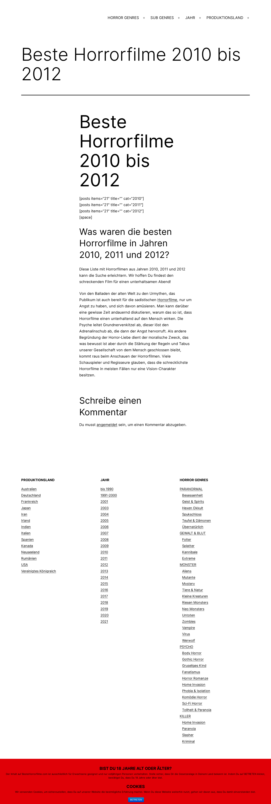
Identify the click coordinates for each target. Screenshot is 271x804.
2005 (104, 520)
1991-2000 (108, 495)
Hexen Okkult (192, 508)
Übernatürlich (192, 527)
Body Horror (191, 653)
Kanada (27, 546)
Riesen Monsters (195, 602)
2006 (104, 527)
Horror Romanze (195, 678)
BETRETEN (136, 799)
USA (24, 565)
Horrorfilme (167, 300)
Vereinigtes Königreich (38, 571)
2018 (104, 602)
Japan (26, 508)
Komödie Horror (194, 697)
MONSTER (188, 565)
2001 (104, 501)
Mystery (188, 584)
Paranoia (189, 729)
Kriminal (188, 741)
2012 (104, 565)
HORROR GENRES (123, 17)
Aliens (186, 571)
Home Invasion (193, 684)
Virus (186, 634)
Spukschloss (191, 514)
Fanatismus (191, 672)
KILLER (185, 716)
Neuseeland (30, 552)
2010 (104, 552)
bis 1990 (106, 489)
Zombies (188, 621)
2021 (104, 621)
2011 (103, 558)
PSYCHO (186, 647)
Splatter (188, 546)
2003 (104, 508)
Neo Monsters (193, 609)
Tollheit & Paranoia (196, 710)
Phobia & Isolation (196, 691)
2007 (104, 533)
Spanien (27, 539)
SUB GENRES (162, 17)
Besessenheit (192, 495)
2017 (104, 596)
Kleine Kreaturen (195, 596)
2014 (104, 577)
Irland (25, 520)
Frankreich (29, 501)
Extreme (188, 558)
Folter (186, 539)
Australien (29, 489)
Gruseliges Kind (194, 665)
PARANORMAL (191, 489)
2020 (104, 615)
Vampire (188, 628)
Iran (24, 514)
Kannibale (189, 552)
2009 (104, 546)
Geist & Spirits (193, 501)
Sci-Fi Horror (192, 703)
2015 (104, 584)
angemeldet (107, 424)
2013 (104, 571)
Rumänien (29, 558)
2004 (104, 514)
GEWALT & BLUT (193, 533)
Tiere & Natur (192, 590)
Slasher (188, 735)
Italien (26, 533)
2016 (104, 590)
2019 (104, 609)
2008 (104, 539)
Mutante (188, 577)
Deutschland (31, 495)
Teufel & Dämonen (196, 520)
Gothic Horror (193, 659)
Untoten (188, 615)
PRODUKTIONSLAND (224, 17)
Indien (26, 527)
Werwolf (188, 640)
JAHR (190, 17)
